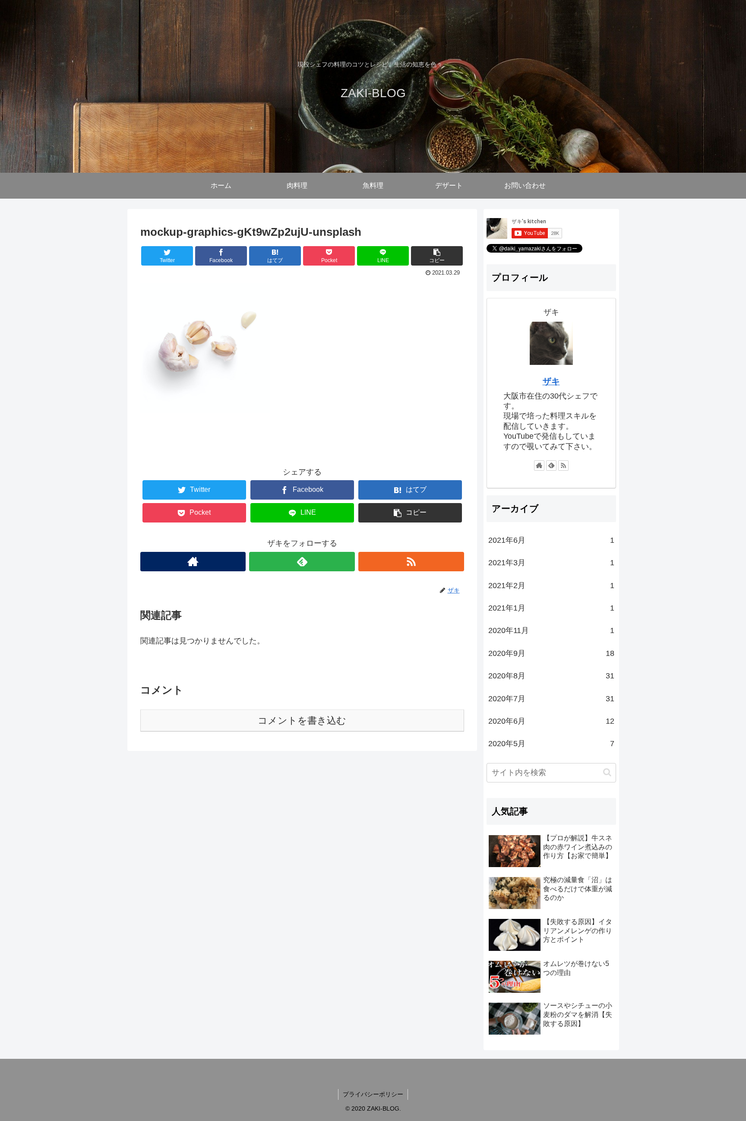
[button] (607, 772)
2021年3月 (551, 562)
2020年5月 (551, 743)
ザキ (551, 381)
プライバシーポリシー (373, 1094)
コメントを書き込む (302, 720)
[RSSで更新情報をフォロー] (411, 561)
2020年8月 (551, 675)
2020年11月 (551, 630)
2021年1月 (551, 608)
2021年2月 (551, 585)
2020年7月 (551, 698)
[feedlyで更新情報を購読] (302, 561)
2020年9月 (551, 653)
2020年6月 (551, 721)
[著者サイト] (193, 561)
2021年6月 (551, 540)
